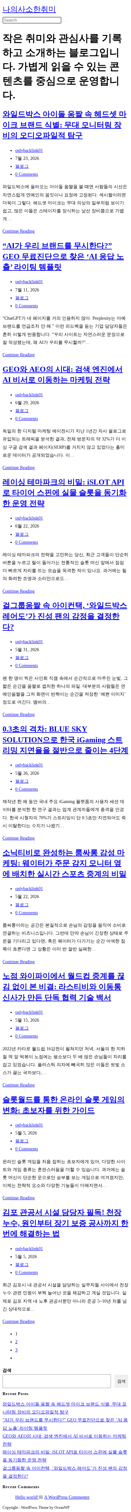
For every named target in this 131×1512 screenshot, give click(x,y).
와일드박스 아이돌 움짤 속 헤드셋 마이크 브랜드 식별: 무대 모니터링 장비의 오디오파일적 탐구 (65, 125)
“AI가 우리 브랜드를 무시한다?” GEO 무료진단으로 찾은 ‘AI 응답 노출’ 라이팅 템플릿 (63, 256)
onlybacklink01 (29, 150)
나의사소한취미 (29, 9)
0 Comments (26, 174)
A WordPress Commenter (67, 1497)
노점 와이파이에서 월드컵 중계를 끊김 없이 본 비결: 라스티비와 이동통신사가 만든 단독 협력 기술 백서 (64, 986)
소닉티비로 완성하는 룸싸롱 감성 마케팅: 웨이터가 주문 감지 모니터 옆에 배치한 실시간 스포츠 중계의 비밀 (65, 863)
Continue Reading (19, 231)
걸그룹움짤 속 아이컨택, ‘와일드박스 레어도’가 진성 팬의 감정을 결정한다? (65, 616)
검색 (7, 1370)
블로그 (22, 166)
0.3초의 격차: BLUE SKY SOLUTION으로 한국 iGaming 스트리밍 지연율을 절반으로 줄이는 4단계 (65, 739)
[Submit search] (65, 21)
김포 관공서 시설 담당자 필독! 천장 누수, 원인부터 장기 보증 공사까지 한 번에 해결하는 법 (65, 1223)
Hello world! (26, 1497)
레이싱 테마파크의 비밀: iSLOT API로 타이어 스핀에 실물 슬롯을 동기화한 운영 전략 (65, 492)
